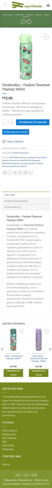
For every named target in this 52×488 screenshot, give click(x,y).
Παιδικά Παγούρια (20, 152)
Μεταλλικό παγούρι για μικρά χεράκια (18, 163)
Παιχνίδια (29, 15)
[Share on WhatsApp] (4, 172)
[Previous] (2, 355)
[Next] (49, 355)
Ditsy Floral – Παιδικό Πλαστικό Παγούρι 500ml (38, 358)
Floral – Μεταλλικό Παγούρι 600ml (13, 357)
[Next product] (23, 21)
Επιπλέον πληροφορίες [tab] (16, 201)
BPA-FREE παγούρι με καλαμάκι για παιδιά (28, 157)
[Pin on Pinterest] (25, 172)
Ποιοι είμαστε (9, 430)
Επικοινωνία (8, 434)
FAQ (4, 441)
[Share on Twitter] (15, 172)
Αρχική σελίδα (8, 15)
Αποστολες (8, 445)
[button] (4, 5)
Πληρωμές (8, 449)
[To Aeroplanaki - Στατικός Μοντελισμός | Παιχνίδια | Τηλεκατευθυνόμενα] (27, 5)
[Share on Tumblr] (30, 172)
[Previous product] (29, 21)
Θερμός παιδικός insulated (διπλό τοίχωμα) (21, 160)
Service (6, 464)
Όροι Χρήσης (9, 438)
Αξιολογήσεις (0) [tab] (12, 207)
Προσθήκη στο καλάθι (33, 122)
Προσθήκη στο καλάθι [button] (13, 373)
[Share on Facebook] (10, 172)
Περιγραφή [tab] (9, 195)
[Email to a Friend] (20, 172)
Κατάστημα (19, 15)
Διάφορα (38, 15)
